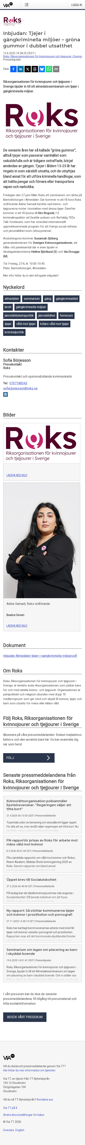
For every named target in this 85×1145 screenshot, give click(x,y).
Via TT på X (10, 1107)
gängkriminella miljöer (31, 307)
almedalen (12, 299)
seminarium (32, 299)
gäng (47, 299)
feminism (66, 315)
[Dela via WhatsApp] (49, 69)
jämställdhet (46, 315)
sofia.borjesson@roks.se (20, 388)
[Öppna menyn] (27, 4)
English (19, 1130)
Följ (10, 758)
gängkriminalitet (67, 299)
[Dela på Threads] (35, 69)
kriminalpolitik (14, 332)
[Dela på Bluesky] (42, 69)
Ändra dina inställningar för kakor (23, 1114)
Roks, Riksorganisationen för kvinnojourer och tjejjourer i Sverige (43, 56)
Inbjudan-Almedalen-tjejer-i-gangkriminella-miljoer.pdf (40, 656)
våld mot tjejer (26, 324)
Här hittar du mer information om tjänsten (29, 1070)
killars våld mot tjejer (54, 324)
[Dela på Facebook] (13, 69)
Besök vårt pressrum (24, 1017)
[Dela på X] (28, 69)
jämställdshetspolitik (19, 315)
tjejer (8, 324)
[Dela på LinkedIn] (20, 69)
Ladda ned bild (17, 475)
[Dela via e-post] (56, 69)
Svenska (8, 1130)
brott (8, 307)
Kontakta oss (45, 1099)
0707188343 (18, 383)
